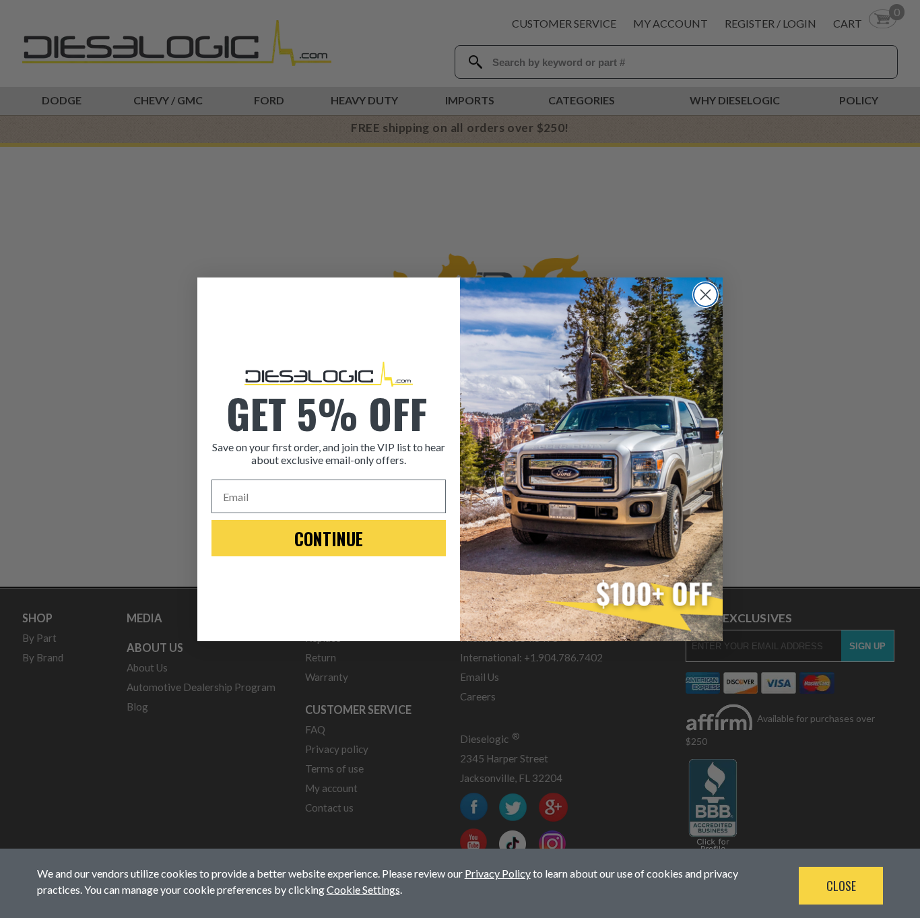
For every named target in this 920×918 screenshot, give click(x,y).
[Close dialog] (705, 294)
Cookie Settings (363, 889)
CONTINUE (328, 538)
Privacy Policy (498, 873)
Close (841, 885)
